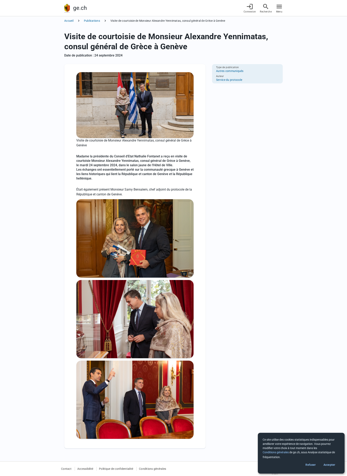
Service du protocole (229, 79)
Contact (66, 468)
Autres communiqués (230, 71)
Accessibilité (85, 468)
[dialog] (301, 453)
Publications (92, 20)
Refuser (310, 464)
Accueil (68, 20)
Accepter (329, 464)
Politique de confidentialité (116, 468)
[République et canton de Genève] (67, 8)
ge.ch (80, 8)
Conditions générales (152, 468)
